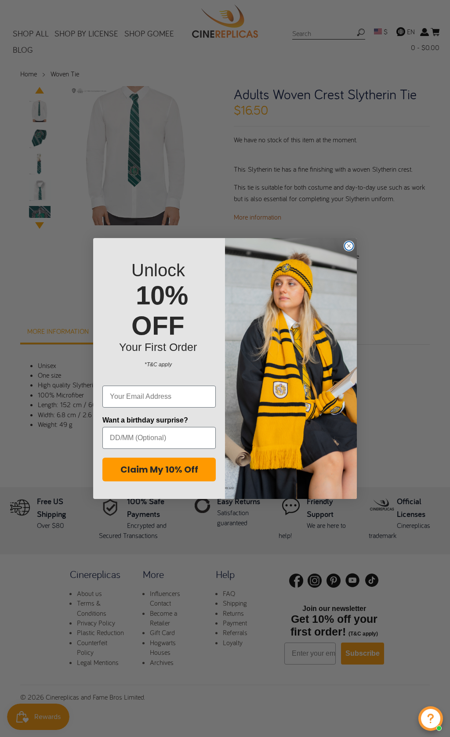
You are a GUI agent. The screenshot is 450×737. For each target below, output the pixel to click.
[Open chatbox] (430, 718)
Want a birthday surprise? (145, 420)
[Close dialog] (349, 246)
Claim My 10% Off (159, 469)
